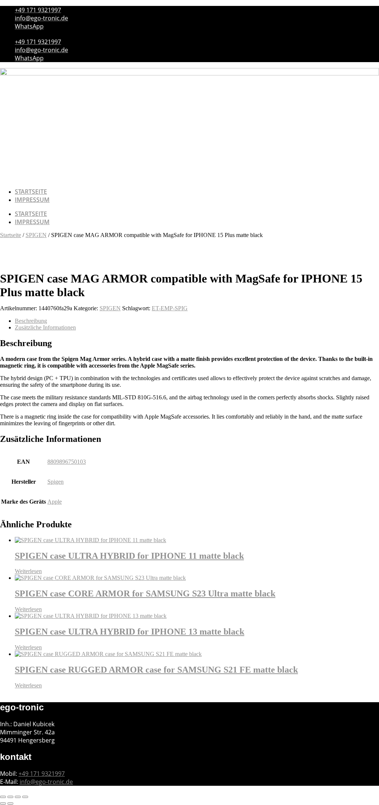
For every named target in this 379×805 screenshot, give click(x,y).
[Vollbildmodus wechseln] (10, 797)
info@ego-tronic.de (46, 782)
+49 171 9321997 (42, 774)
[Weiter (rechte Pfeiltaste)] (10, 803)
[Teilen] (18, 797)
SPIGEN (36, 235)
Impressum (32, 200)
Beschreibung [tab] (31, 321)
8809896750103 (66, 462)
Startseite (31, 191)
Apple (54, 501)
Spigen (55, 481)
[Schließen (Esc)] (25, 797)
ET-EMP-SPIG (170, 308)
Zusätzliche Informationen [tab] (45, 327)
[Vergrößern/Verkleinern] (3, 797)
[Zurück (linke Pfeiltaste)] (3, 803)
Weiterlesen (28, 571)
